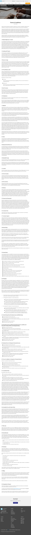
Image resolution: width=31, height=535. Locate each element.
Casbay (8, 529)
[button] (27, 3)
